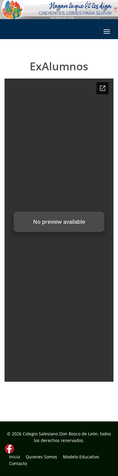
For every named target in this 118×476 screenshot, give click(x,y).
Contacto (18, 463)
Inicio (14, 457)
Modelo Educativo (81, 457)
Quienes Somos (41, 457)
